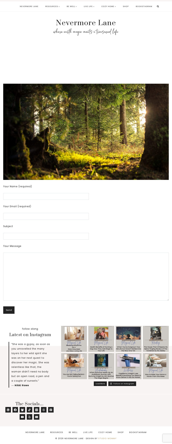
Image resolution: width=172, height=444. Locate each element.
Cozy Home (105, 432)
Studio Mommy (107, 438)
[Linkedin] (8, 410)
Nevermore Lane (29, 6)
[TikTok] (29, 410)
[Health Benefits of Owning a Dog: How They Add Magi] (101, 339)
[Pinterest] (51, 410)
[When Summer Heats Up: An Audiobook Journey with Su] (101, 366)
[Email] (36, 417)
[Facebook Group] (22, 410)
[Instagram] (36, 410)
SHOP (126, 6)
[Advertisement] (86, 61)
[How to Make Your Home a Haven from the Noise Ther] (156, 366)
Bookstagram (144, 6)
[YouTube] (22, 417)
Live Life (88, 432)
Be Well (73, 432)
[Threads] (43, 410)
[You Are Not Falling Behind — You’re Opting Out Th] (74, 366)
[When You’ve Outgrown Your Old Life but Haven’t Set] (128, 339)
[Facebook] (15, 410)
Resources (56, 432)
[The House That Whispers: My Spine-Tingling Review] (156, 339)
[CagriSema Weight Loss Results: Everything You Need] (128, 366)
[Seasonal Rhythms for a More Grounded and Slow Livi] (74, 339)
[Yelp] (29, 417)
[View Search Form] (158, 6)
